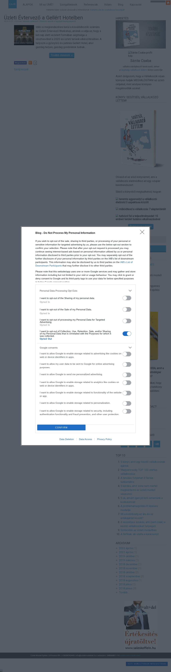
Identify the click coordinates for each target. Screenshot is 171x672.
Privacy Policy (104, 439)
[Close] (143, 233)
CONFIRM (61, 427)
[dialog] (85, 336)
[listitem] (85, 290)
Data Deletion (66, 439)
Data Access (85, 439)
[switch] (127, 298)
